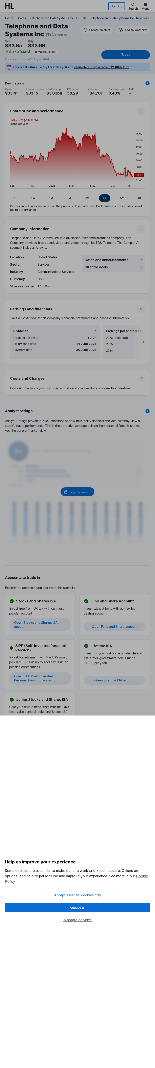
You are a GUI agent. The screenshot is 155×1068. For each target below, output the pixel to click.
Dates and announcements (106, 260)
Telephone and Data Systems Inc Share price (120, 18)
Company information (29, 229)
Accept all (78, 908)
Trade (125, 55)
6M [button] (87, 198)
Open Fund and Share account (115, 627)
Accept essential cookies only (77, 895)
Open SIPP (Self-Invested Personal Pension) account (34, 678)
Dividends (20, 330)
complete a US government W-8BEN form (101, 67)
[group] (77, 198)
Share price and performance (36, 111)
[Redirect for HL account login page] (77, 491)
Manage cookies (77, 920)
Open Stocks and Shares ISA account (36, 625)
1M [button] (51, 198)
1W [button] (33, 198)
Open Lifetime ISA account (114, 680)
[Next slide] (138, 342)
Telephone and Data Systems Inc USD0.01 (58, 18)
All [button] (139, 198)
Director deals (96, 267)
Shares (21, 18)
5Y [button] (122, 198)
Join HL (116, 6)
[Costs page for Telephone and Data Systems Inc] (77, 383)
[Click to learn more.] (147, 83)
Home (9, 18)
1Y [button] (104, 198)
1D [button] (16, 198)
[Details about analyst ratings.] (147, 411)
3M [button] (69, 198)
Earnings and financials (31, 309)
